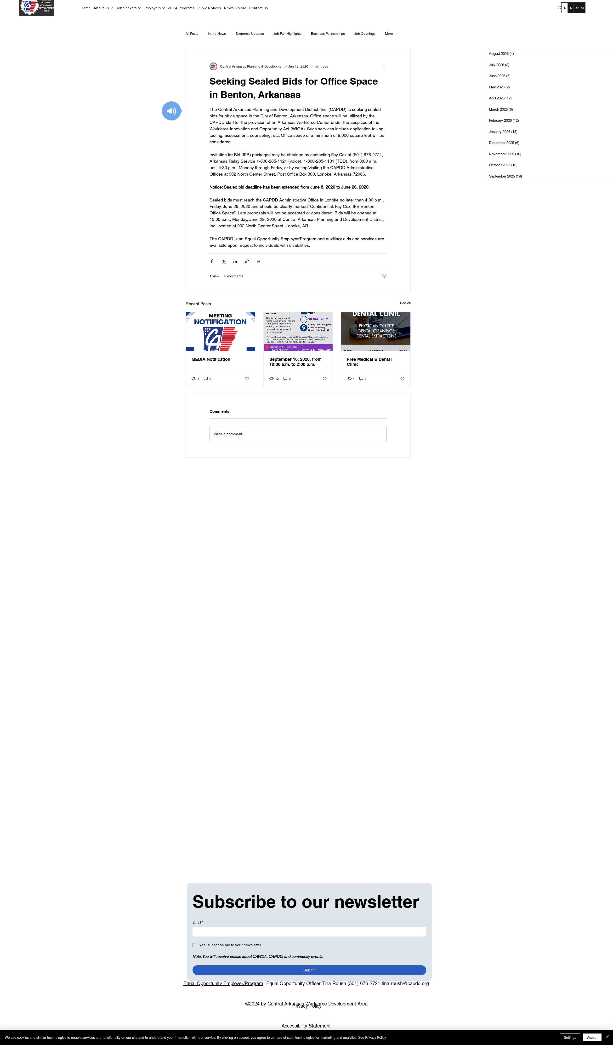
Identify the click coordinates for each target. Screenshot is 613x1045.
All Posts (192, 33)
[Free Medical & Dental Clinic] (375, 331)
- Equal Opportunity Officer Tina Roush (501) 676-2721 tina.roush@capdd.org (306, 983)
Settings (570, 1037)
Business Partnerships (328, 33)
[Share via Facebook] (212, 261)
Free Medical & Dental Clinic (369, 362)
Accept (592, 1037)
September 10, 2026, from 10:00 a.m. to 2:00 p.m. (295, 362)
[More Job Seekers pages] (139, 8)
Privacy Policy (307, 1006)
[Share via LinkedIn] (235, 261)
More (389, 33)
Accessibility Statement (306, 1026)
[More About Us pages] (112, 8)
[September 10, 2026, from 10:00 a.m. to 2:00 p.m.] (298, 331)
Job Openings (364, 33)
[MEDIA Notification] (220, 331)
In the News (217, 33)
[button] (171, 111)
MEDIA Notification (211, 359)
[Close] (607, 1037)
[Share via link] (247, 261)
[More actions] (384, 66)
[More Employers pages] (163, 8)
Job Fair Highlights (287, 33)
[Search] (560, 8)
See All (405, 303)
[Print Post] (258, 261)
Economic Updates (249, 33)
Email (198, 922)
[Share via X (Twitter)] (223, 261)
